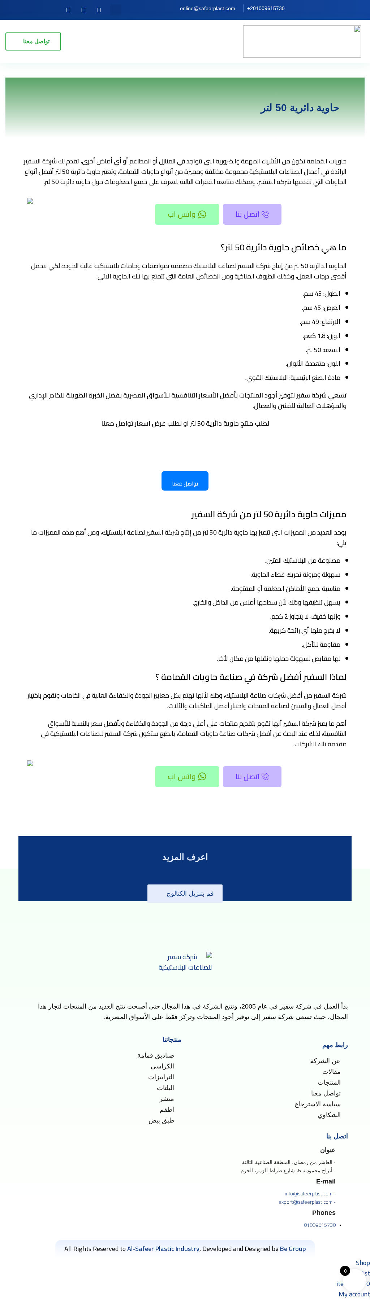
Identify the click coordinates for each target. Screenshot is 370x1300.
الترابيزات (161, 1077)
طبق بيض (161, 1120)
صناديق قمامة (155, 1055)
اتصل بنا (248, 214)
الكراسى (162, 1066)
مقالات (331, 1071)
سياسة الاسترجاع (318, 1104)
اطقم (167, 1109)
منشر (166, 1098)
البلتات (165, 1088)
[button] (115, 10)
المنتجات (329, 1082)
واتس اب (182, 214)
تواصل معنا (326, 1093)
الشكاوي (329, 1115)
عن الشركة (325, 1060)
